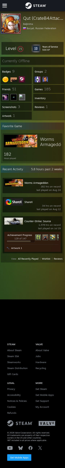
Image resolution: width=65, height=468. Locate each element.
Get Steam (41, 388)
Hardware (41, 362)
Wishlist (46, 258)
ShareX (28, 202)
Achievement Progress (19, 235)
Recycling (41, 368)
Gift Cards (12, 374)
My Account (42, 406)
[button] (14, 48)
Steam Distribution (17, 368)
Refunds (11, 412)
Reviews (58, 258)
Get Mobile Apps (19, 457)
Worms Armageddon (36, 182)
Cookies (11, 406)
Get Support (42, 400)
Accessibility (14, 394)
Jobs (38, 356)
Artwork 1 (16, 248)
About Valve (42, 350)
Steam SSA (13, 356)
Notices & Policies (17, 400)
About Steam (14, 350)
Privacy (11, 388)
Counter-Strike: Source (37, 221)
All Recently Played (28, 258)
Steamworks (14, 362)
